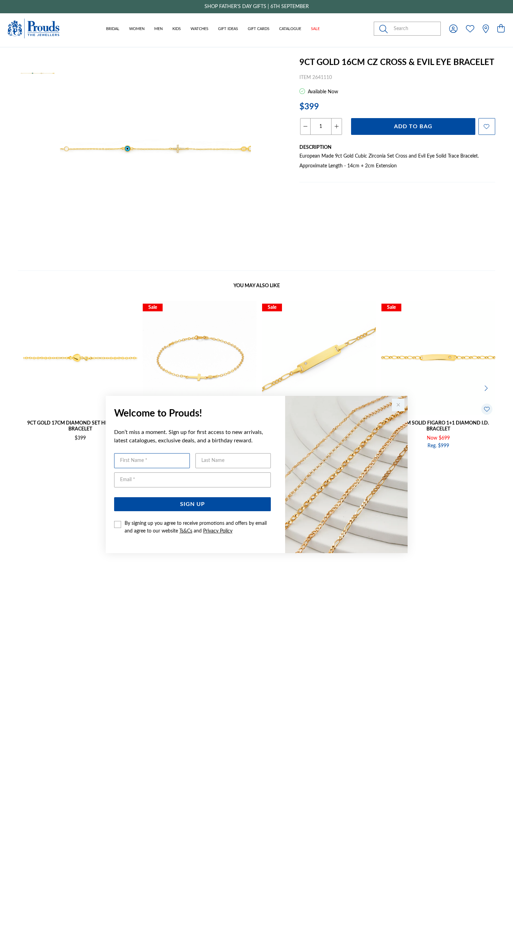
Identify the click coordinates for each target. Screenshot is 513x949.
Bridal (112, 29)
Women (136, 29)
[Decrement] (305, 126)
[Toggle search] (385, 29)
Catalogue (290, 29)
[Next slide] (486, 387)
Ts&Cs (185, 531)
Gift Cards (258, 29)
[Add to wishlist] (486, 126)
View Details (50, 460)
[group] (256, 6)
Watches (199, 29)
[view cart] (501, 29)
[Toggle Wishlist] (486, 409)
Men (158, 29)
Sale (315, 29)
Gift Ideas (228, 29)
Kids (176, 29)
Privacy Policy (217, 531)
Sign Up (192, 504)
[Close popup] (398, 405)
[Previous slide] (26, 387)
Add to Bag (413, 126)
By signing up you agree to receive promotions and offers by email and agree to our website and (196, 527)
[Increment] (336, 126)
